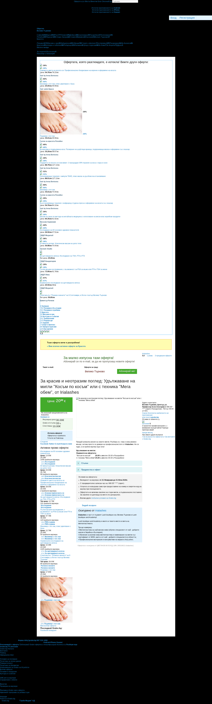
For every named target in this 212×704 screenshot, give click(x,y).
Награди (3, 697)
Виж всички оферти (48, 626)
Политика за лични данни (10, 661)
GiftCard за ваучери (8, 678)
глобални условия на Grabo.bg (103, 498)
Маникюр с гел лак (47, 190)
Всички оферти (6, 669)
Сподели (44, 442)
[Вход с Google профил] (211, 17)
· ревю (149, 356)
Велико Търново (95, 371)
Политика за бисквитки (9, 665)
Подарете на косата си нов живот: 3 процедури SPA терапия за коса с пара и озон (73, 163)
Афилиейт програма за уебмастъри (14, 692)
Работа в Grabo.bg (7, 699)
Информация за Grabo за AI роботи (14, 667)
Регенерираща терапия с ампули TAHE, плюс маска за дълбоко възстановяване (73, 176)
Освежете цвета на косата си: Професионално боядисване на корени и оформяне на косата (78, 70)
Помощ (3, 653)
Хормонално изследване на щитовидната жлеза (60, 283)
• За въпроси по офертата (153, 437)
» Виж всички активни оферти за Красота (66, 346)
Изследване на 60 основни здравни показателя (59, 230)
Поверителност (6, 663)
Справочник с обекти (8, 680)
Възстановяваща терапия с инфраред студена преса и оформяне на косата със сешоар (76, 203)
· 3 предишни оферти (162, 356)
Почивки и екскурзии (8, 672)
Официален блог (7, 655)
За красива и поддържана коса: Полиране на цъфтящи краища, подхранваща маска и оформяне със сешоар (85, 149)
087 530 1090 (42, 640)
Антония (145, 424)
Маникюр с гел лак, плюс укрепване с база (57, 84)
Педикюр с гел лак (47, 136)
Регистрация (187, 17)
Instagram (52, 630)
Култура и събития (7, 674)
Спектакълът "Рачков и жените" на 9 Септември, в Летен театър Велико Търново (73, 295)
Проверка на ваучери (8, 686)
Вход (173, 17)
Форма (21, 640)
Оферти (79, 1)
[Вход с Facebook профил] (203, 17)
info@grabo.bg (30, 640)
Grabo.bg (5, 701)
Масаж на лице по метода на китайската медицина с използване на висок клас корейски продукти (80, 217)
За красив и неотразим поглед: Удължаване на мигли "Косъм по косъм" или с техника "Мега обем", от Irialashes (87, 387)
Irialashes (100, 510)
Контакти (3, 651)
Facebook (44, 630)
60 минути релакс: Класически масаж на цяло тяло (60, 243)
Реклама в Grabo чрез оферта (12, 690)
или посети (150, 417)
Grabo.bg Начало (7, 649)
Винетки (3, 684)
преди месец (147, 433)
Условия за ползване (8, 659)
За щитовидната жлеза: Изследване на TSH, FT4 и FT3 (62, 256)
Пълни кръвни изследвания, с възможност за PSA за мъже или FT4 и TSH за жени (73, 269)
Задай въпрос (89, 505)
